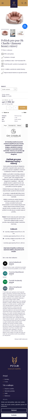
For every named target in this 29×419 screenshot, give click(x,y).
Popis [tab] (5, 125)
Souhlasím (13, 415)
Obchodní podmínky (10, 391)
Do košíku (22, 107)
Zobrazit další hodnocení (21, 339)
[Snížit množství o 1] (8, 108)
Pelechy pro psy (18, 115)
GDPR (6, 393)
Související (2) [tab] (12, 125)
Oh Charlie (8, 96)
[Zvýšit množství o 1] (15, 108)
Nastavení (14, 410)
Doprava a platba (9, 388)
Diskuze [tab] (19, 125)
